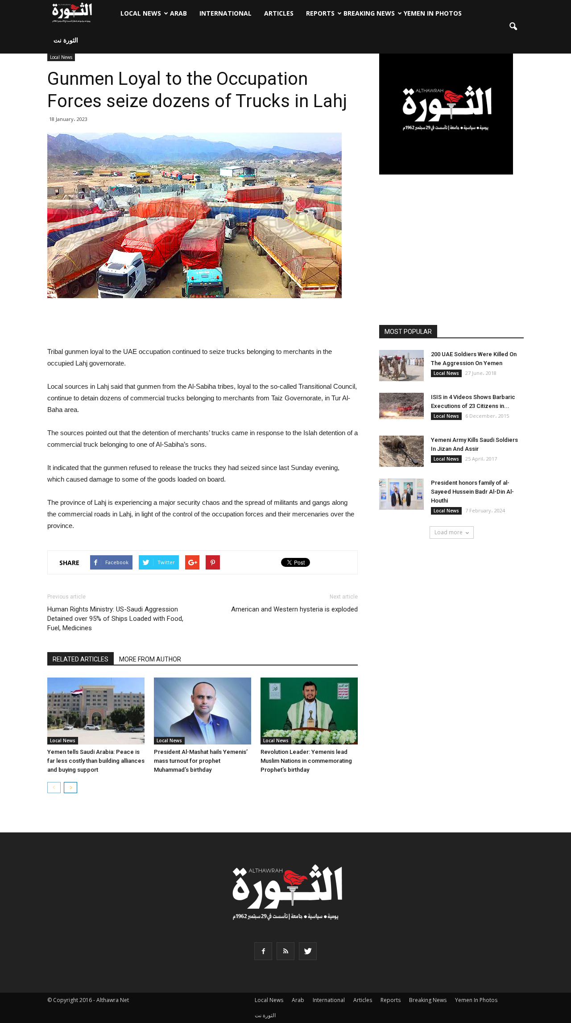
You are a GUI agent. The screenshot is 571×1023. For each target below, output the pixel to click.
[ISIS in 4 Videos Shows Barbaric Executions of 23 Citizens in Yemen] (401, 406)
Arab (178, 13)
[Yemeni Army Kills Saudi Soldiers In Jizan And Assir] (401, 451)
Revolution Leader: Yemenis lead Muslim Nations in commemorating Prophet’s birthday (306, 761)
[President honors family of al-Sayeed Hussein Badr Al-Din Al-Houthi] (401, 494)
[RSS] (285, 951)
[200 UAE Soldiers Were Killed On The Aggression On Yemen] (401, 365)
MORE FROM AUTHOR (150, 659)
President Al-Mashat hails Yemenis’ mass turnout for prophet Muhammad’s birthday (201, 761)
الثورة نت (66, 40)
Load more (448, 532)
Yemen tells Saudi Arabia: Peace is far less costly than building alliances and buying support (96, 761)
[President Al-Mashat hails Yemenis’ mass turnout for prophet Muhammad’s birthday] (202, 711)
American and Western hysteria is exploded (294, 609)
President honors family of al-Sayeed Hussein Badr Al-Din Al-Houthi (472, 491)
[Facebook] (263, 951)
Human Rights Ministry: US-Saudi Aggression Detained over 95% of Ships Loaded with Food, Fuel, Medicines (115, 618)
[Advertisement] (202, 323)
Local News (140, 13)
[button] (513, 26)
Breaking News (369, 13)
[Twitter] (308, 951)
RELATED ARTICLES (80, 659)
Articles (279, 13)
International (225, 13)
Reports (320, 13)
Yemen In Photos (433, 13)
